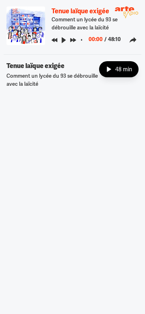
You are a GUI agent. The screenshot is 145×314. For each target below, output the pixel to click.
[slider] (84, 40)
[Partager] (133, 40)
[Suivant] (73, 40)
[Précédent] (55, 40)
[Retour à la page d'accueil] (126, 12)
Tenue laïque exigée (80, 11)
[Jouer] (64, 40)
